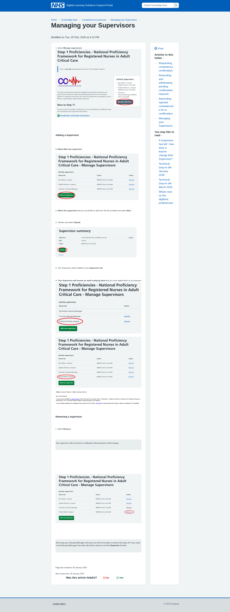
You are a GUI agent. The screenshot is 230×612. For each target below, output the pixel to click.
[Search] (176, 5)
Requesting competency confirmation (166, 67)
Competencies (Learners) (94, 20)
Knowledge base (69, 20)
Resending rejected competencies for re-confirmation (166, 106)
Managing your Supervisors (124, 20)
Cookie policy (59, 604)
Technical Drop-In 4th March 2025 (165, 183)
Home (54, 20)
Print (160, 48)
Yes (121, 577)
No (107, 577)
